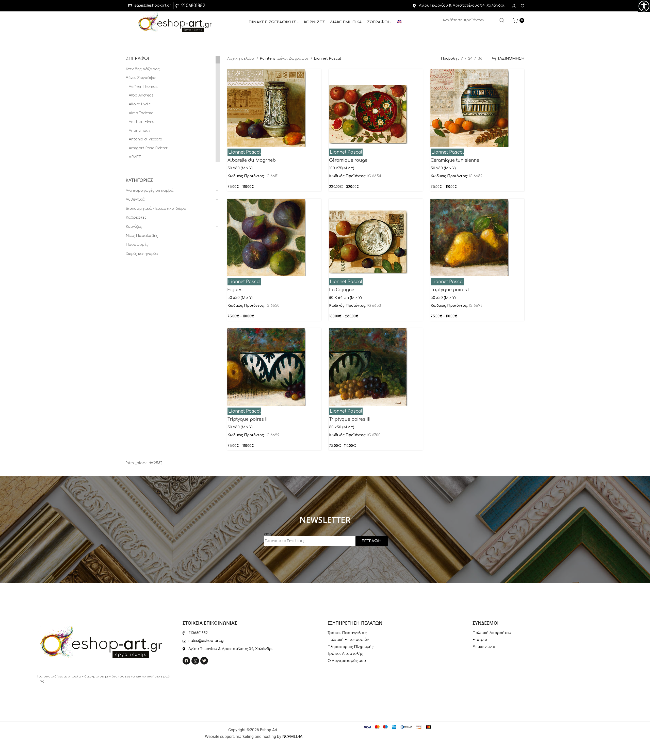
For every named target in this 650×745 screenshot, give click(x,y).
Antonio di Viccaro (145, 139)
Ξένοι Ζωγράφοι (141, 78)
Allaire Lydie (140, 104)
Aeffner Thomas (143, 87)
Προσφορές (137, 245)
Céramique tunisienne (455, 160)
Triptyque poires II (248, 419)
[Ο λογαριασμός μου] (514, 6)
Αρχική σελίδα (241, 58)
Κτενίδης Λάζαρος (143, 69)
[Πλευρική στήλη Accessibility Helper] (644, 6)
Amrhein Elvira (142, 122)
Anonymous (140, 131)
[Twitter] (204, 661)
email (269, 534)
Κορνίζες (134, 227)
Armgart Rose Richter (148, 148)
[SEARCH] (502, 20)
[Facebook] (186, 661)
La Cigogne (341, 289)
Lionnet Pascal (244, 152)
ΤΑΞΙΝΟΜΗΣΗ (510, 58)
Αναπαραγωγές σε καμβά (150, 190)
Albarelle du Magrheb (252, 160)
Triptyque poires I (450, 289)
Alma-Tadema (141, 113)
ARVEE (135, 157)
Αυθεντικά (135, 199)
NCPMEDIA (292, 736)
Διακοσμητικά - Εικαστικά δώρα (156, 208)
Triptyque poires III (349, 419)
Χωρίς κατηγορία (142, 254)
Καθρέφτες (136, 217)
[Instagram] (195, 661)
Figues (235, 289)
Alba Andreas (141, 95)
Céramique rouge (348, 160)
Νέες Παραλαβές (142, 236)
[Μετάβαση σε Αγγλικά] (399, 22)
